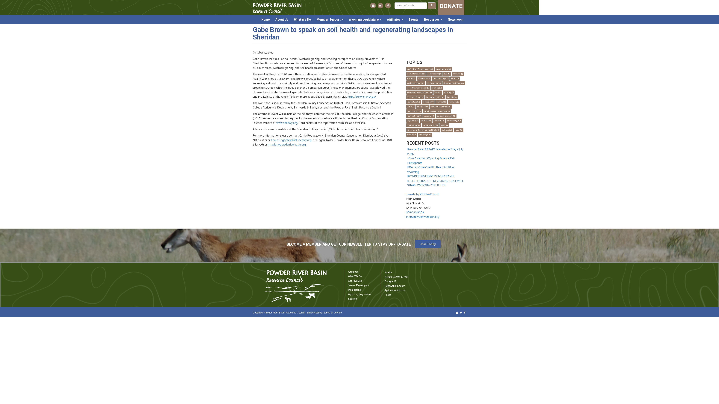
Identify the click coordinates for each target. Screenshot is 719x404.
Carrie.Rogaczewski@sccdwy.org (291, 140)
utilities (447, 130)
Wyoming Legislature (364, 19)
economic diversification (419, 92)
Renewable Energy (395, 285)
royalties (412, 120)
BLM (447, 74)
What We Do (302, 19)
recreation (429, 116)
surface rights (430, 125)
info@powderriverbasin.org (422, 216)
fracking (448, 92)
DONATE (451, 6)
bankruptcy (434, 74)
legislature (413, 102)
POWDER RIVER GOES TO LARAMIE (430, 176)
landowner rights (435, 97)
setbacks (426, 120)
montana (454, 102)
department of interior (418, 88)
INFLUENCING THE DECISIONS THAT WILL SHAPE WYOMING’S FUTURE (435, 183)
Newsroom (455, 19)
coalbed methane (415, 83)
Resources (432, 19)
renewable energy (446, 116)
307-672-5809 (415, 212)
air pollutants (443, 69)
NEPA (410, 106)
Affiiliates (394, 19)
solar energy (454, 120)
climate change (440, 78)
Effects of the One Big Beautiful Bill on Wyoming (431, 170)
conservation (434, 83)
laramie (451, 97)
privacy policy (314, 312)
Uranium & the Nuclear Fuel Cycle (423, 130)
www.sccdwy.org (286, 123)
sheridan (439, 120)
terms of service (333, 312)
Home (265, 19)
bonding (458, 74)
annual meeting (415, 74)
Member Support (329, 19)
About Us (281, 19)
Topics (388, 272)
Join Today (428, 244)
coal (455, 78)
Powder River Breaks (441, 106)
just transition (415, 97)
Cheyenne (424, 78)
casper (411, 78)
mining (441, 102)
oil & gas (422, 106)
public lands (414, 111)
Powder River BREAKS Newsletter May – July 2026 (435, 152)
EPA (438, 92)
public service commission (437, 111)
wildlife (411, 134)
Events (413, 19)
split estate (413, 125)
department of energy (454, 83)
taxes (444, 125)
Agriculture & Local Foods (420, 69)
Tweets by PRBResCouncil (422, 194)
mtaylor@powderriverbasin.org (287, 144)
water (458, 130)
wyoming (425, 134)
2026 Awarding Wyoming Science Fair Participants (431, 161)
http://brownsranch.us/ (362, 96)
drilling (437, 88)
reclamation (414, 116)
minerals (428, 102)
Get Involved (355, 280)
